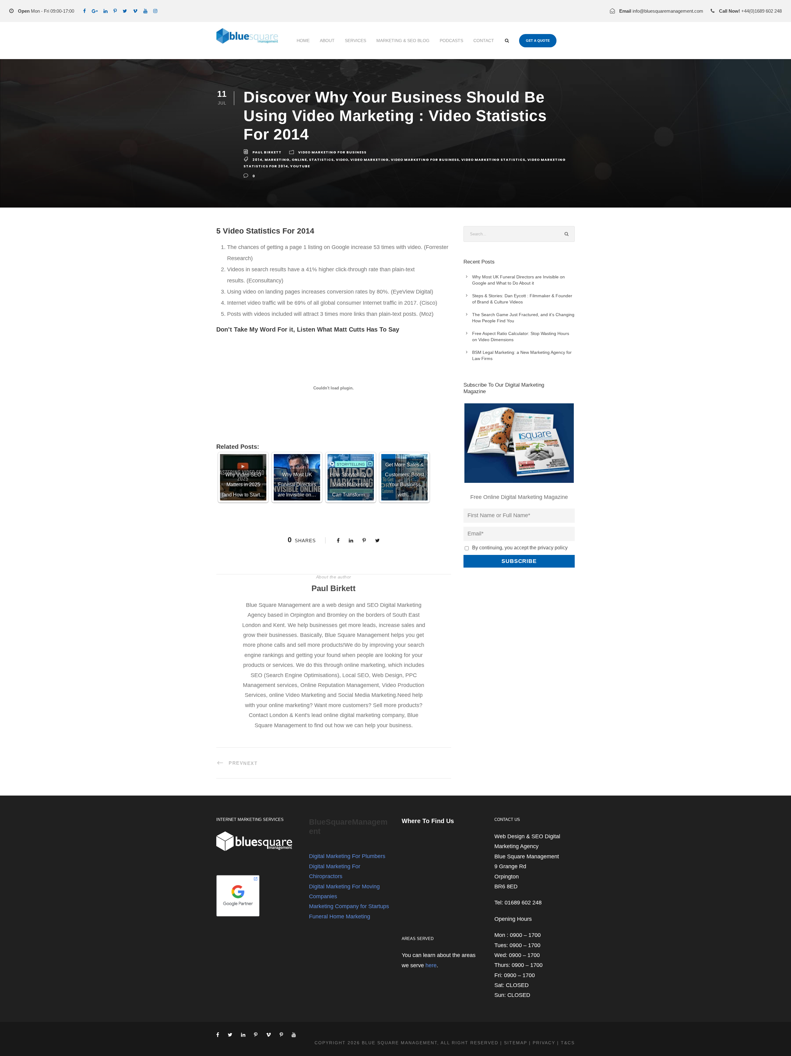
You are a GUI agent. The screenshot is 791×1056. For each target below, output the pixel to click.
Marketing (277, 159)
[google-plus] (95, 11)
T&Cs (568, 1042)
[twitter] (125, 11)
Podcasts (451, 40)
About (327, 40)
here (431, 965)
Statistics (321, 159)
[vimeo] (135, 11)
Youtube (300, 166)
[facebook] (84, 11)
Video (342, 159)
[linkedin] (106, 11)
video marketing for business (425, 159)
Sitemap (515, 1042)
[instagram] (155, 11)
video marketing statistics (493, 159)
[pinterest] (115, 11)
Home (303, 40)
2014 (257, 159)
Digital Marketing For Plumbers (347, 856)
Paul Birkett (266, 152)
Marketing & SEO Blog (402, 40)
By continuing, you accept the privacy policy (520, 547)
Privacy (544, 1042)
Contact (483, 40)
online (299, 159)
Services (355, 40)
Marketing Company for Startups (349, 906)
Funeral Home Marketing (339, 916)
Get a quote (538, 40)
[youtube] (145, 11)
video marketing (369, 159)
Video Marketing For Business (332, 152)
